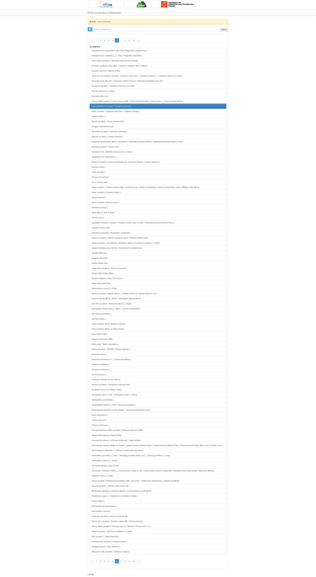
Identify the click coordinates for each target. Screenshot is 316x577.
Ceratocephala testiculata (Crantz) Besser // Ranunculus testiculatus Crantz (121, 410)
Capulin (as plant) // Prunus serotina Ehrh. (108, 121)
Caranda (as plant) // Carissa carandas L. (108, 136)
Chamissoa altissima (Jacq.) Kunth (105, 465)
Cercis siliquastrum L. (100, 415)
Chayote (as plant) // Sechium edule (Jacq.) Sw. (110, 486)
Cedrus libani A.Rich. (100, 334)
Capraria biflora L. (99, 116)
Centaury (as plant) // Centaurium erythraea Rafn (111, 384)
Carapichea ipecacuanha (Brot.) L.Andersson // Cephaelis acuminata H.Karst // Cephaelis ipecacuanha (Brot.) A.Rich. (137, 141)
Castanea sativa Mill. (100, 258)
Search (224, 29)
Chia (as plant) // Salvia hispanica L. (106, 536)
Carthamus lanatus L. (100, 207)
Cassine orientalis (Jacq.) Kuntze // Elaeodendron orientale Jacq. (117, 248)
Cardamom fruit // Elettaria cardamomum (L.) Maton (112, 151)
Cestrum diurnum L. (99, 420)
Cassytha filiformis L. (100, 253)
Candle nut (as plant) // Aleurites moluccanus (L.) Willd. (113, 86)
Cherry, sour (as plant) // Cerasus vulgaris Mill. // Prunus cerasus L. (118, 521)
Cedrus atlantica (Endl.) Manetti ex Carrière (109, 324)
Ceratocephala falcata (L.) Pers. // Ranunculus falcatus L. (114, 405)
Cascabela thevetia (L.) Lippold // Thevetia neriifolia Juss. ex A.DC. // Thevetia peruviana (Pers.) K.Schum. (133, 222)
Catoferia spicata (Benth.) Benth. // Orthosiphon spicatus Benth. (116, 298)
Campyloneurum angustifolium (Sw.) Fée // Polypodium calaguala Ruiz (119, 50)
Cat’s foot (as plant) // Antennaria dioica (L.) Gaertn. (112, 303)
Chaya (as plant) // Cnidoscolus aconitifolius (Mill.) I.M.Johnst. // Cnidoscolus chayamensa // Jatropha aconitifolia (135, 480)
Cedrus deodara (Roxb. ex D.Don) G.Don (108, 329)
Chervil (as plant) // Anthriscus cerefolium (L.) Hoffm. (112, 531)
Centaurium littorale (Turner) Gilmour (106, 379)
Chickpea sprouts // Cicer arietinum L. (106, 546)
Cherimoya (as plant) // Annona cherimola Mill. (110, 516)
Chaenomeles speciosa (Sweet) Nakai (106, 435)
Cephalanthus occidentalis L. (103, 399)
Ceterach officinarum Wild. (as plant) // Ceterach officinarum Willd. (117, 430)
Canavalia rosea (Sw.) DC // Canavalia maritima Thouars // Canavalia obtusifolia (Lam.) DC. (127, 81)
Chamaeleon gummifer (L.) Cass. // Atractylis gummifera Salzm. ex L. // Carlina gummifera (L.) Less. (131, 455)
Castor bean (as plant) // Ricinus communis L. (109, 268)
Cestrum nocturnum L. (100, 425)
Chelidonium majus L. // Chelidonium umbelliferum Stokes (114, 496)
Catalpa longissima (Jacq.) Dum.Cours (107, 278)
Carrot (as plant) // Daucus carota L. (106, 202)
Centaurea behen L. (99, 354)
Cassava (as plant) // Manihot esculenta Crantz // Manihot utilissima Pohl (120, 238)
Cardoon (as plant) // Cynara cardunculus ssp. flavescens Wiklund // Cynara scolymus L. (126, 162)
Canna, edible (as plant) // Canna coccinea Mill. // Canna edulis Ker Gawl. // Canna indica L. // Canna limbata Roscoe (137, 101)
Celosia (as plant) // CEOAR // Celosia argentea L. (111, 349)
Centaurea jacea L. (99, 374)
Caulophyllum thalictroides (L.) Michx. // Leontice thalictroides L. (116, 308)
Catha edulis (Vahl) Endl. (101, 283)
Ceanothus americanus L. (102, 313)
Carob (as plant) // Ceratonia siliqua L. (106, 192)
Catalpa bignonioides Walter (102, 273)
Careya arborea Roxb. (100, 177)
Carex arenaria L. (98, 172)
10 (134, 40)
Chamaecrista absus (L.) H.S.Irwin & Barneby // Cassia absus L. (116, 440)
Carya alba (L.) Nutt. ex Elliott (103, 212)
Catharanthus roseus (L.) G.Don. (104, 288)
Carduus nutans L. (99, 167)
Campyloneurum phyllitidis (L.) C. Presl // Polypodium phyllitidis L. (117, 55)
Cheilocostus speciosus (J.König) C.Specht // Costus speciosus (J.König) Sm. (122, 491)
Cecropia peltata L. (99, 319)
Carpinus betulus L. (99, 197)
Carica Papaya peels (100, 182)
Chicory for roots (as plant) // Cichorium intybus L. (111, 551)
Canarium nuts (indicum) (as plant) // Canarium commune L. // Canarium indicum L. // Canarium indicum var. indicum (137, 76)
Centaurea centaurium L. (101, 369)
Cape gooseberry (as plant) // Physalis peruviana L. (112, 106)
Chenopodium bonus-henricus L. (104, 506)
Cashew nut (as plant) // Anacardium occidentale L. (111, 232)
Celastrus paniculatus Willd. (102, 339)
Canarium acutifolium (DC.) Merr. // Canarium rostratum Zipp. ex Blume (119, 65)
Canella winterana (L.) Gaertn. (103, 91)
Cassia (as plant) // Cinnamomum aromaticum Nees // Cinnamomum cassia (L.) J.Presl (125, 243)
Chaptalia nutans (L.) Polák (102, 475)
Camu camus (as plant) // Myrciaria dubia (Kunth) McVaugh (115, 60)
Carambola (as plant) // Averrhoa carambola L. (110, 131)
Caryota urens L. (98, 217)
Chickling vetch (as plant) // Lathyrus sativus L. (110, 541)
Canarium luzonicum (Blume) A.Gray (106, 71)
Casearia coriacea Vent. (101, 227)
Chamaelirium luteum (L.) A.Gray (104, 460)
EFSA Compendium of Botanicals (104, 12)
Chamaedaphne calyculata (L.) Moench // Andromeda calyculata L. (118, 450)
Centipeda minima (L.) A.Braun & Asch (107, 389)
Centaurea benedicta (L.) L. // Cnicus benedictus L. (111, 359)
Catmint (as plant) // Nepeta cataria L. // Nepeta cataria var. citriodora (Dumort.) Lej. (124, 293)
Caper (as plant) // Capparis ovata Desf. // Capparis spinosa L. (116, 111)
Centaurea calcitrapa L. (101, 364)
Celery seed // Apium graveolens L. (105, 344)
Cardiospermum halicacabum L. (104, 157)
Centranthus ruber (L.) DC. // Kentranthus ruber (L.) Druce (114, 394)
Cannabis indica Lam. (100, 96)
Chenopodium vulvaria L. (101, 511)
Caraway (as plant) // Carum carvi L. (106, 146)
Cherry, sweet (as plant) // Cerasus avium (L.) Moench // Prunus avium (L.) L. (122, 526)
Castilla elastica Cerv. (100, 263)
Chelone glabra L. (99, 501)
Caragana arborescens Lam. (103, 126)
